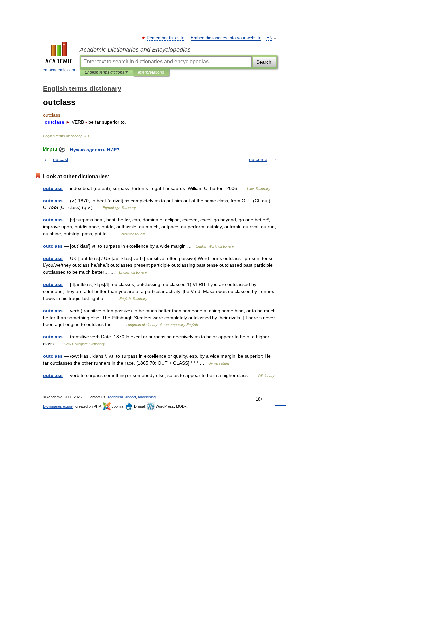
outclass (53, 188)
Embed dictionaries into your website (226, 38)
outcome (258, 159)
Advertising (147, 397)
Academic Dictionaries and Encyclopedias (135, 49)
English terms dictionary (106, 72)
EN (269, 38)
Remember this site (165, 38)
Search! (264, 62)
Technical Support (121, 397)
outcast (60, 159)
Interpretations (151, 72)
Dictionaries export (58, 406)
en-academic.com (59, 70)
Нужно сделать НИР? (95, 149)
